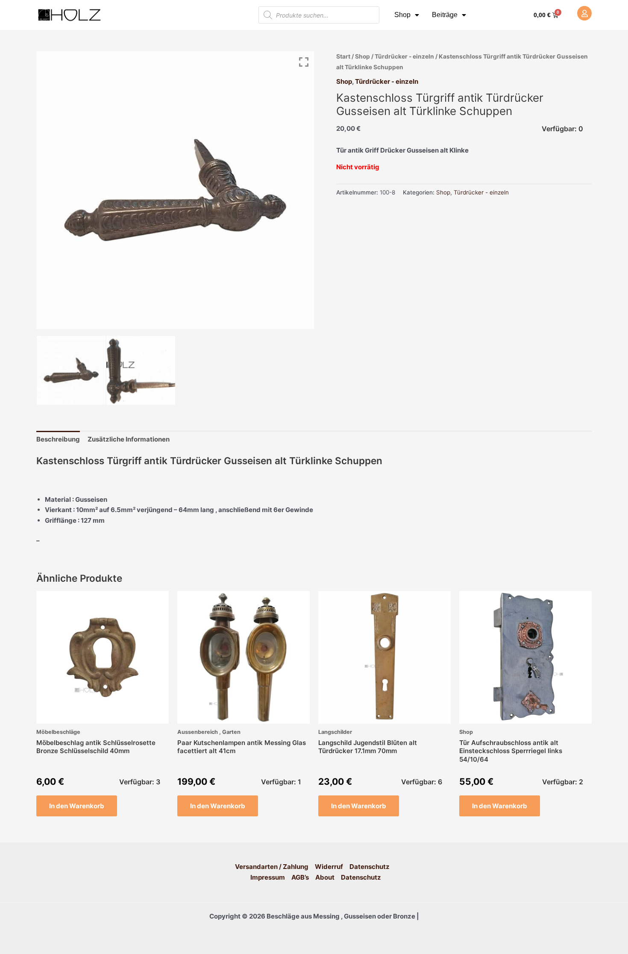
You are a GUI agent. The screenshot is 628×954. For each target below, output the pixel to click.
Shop (402, 14)
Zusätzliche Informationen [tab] (129, 439)
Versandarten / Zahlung (271, 867)
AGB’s (300, 877)
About (325, 877)
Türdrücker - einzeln (404, 56)
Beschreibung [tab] (58, 439)
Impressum (267, 877)
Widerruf (329, 867)
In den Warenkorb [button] (76, 806)
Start (343, 56)
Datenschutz (369, 867)
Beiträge (445, 14)
